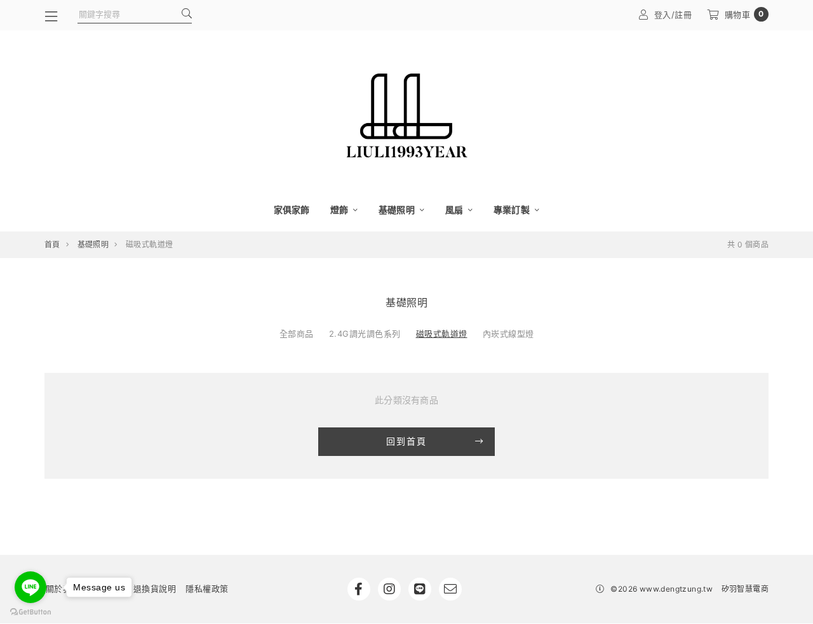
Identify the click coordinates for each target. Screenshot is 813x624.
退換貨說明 (155, 588)
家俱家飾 (292, 209)
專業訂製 (513, 209)
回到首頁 (406, 441)
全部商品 (296, 333)
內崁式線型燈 (508, 333)
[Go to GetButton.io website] (30, 611)
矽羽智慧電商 (745, 589)
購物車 (744, 14)
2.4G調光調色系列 (365, 333)
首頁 (52, 244)
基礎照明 (398, 209)
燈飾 (340, 209)
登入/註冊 (673, 15)
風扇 (455, 209)
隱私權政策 (207, 588)
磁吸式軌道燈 (441, 333)
